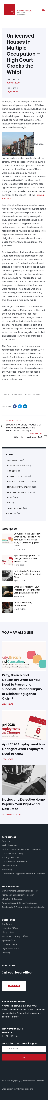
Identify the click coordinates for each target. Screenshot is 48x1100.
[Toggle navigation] (38, 10)
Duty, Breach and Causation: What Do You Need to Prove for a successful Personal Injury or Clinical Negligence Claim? (27, 539)
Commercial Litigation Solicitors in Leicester (23, 873)
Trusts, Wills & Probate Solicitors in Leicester (23, 907)
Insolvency (7, 869)
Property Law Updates (18, 492)
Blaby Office (8, 932)
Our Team (7, 924)
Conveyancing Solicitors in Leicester (19, 890)
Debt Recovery (9, 865)
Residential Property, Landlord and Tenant (22, 394)
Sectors (6, 841)
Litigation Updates (16, 476)
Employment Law (10, 857)
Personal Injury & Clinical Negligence (19, 903)
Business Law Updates (18, 482)
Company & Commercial (14, 861)
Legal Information (10, 948)
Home (8, 503)
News (10, 497)
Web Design (7, 1089)
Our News (12, 471)
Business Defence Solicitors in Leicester (21, 849)
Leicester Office (10, 928)
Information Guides (17, 466)
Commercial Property (12, 853)
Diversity (6, 952)
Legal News (12, 91)
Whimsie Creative (24, 1089)
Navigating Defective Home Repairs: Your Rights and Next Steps (27, 574)
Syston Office (8, 940)
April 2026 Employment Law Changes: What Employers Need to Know (26, 558)
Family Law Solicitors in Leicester (18, 894)
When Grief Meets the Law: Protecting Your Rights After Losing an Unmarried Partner (27, 590)
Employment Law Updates (19, 487)
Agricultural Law (9, 845)
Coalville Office (9, 944)
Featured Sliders (14, 508)
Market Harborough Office (15, 936)
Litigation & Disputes (12, 898)
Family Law (11, 513)
